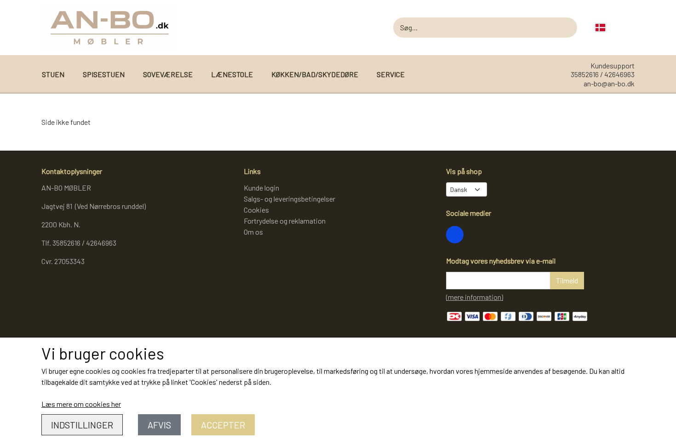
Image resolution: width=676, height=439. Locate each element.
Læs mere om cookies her (81, 404)
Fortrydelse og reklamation (285, 220)
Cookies (256, 209)
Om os (253, 231)
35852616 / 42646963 (603, 74)
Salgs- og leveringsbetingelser (289, 198)
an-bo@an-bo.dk (609, 83)
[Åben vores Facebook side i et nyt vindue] (455, 234)
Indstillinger (82, 424)
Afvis (159, 424)
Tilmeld (567, 280)
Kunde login (261, 187)
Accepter (223, 424)
